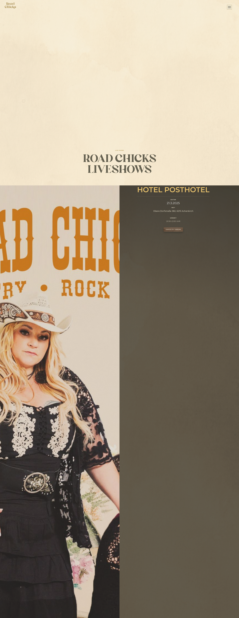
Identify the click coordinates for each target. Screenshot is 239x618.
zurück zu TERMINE (173, 229)
